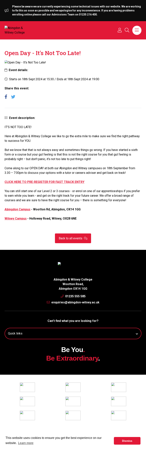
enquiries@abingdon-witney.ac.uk (75, 302)
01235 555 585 (75, 296)
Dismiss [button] (127, 440)
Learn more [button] (25, 443)
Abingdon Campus (17, 209)
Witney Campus (16, 218)
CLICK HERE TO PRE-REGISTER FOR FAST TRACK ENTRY (44, 182)
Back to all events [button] (71, 238)
